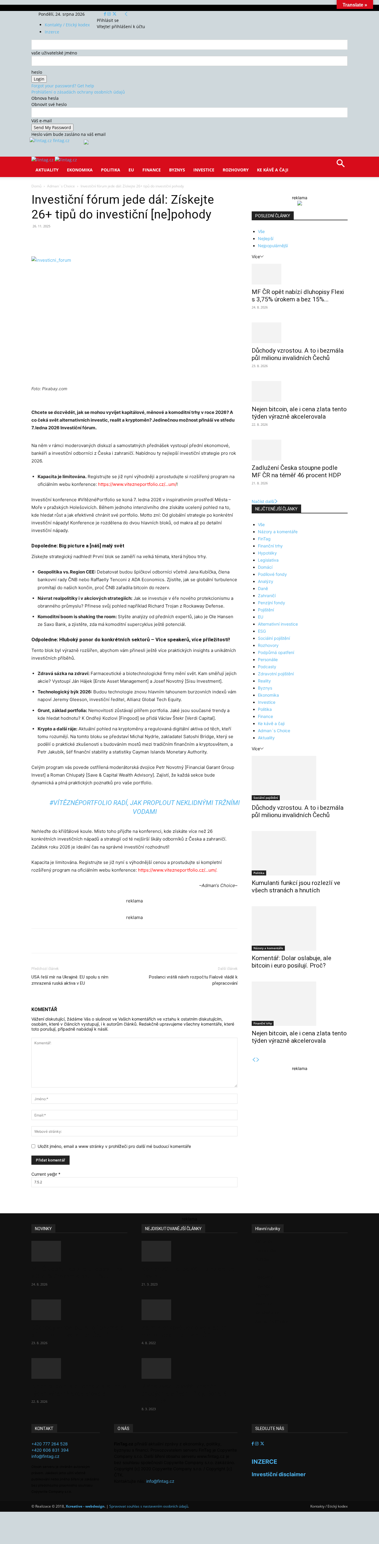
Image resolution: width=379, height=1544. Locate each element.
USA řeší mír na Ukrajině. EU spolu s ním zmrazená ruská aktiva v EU (69, 980)
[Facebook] (105, 14)
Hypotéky (267, 552)
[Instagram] (109, 14)
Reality (264, 680)
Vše (261, 231)
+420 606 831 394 (50, 1450)
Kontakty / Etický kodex (67, 25)
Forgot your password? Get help (62, 86)
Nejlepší (265, 238)
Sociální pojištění (274, 638)
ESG (262, 631)
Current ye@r (45, 1174)
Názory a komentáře (278, 531)
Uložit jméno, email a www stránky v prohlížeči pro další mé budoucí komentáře (114, 1146)
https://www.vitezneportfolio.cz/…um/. (177, 870)
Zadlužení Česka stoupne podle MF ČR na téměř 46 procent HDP (296, 471)
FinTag (264, 538)
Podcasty (267, 666)
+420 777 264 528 (49, 1443)
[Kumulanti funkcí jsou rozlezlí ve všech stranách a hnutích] (300, 853)
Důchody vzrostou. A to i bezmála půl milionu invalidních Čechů (297, 354)
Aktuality (47, 170)
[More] (141, 239)
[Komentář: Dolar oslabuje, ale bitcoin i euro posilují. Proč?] (300, 928)
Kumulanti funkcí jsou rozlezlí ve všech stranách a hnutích (296, 886)
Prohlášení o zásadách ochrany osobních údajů (78, 92)
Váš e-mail (41, 120)
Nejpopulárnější (273, 245)
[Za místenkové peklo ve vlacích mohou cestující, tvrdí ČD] (189, 1309)
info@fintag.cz (45, 1456)
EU (131, 170)
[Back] (126, 14)
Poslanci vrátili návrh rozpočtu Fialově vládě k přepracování (193, 980)
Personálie (268, 659)
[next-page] (258, 1059)
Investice (203, 170)
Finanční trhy (270, 545)
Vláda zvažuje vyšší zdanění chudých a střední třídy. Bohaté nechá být (184, 1394)
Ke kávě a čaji (272, 170)
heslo (36, 72)
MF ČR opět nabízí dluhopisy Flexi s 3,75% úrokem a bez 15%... (298, 295)
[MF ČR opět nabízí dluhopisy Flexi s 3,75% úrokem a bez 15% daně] (300, 274)
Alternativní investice (278, 623)
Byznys (177, 170)
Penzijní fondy (271, 602)
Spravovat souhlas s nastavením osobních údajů (148, 1506)
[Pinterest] (100, 239)
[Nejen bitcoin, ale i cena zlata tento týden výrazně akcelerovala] (300, 391)
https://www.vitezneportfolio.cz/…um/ (137, 484)
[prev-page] (254, 1059)
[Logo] (43, 160)
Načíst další (263, 501)
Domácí (265, 567)
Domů (36, 186)
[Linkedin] (127, 239)
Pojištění (266, 609)
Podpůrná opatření (276, 652)
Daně (263, 588)
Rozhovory (236, 170)
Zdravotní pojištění (276, 673)
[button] (340, 165)
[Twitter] (114, 14)
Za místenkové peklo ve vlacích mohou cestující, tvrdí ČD (184, 1331)
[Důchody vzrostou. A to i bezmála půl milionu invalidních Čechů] (300, 332)
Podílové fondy (272, 574)
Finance (151, 170)
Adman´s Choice (61, 186)
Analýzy (265, 581)
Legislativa (268, 560)
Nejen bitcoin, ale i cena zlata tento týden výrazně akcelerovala (299, 413)
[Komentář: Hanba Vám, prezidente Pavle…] (189, 1251)
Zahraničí (267, 595)
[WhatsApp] (114, 239)
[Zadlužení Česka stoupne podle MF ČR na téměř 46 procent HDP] (300, 450)
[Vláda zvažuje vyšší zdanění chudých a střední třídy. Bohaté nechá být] (189, 1368)
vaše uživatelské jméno (54, 53)
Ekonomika (80, 170)
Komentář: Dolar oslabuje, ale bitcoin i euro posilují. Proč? (291, 962)
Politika (110, 170)
